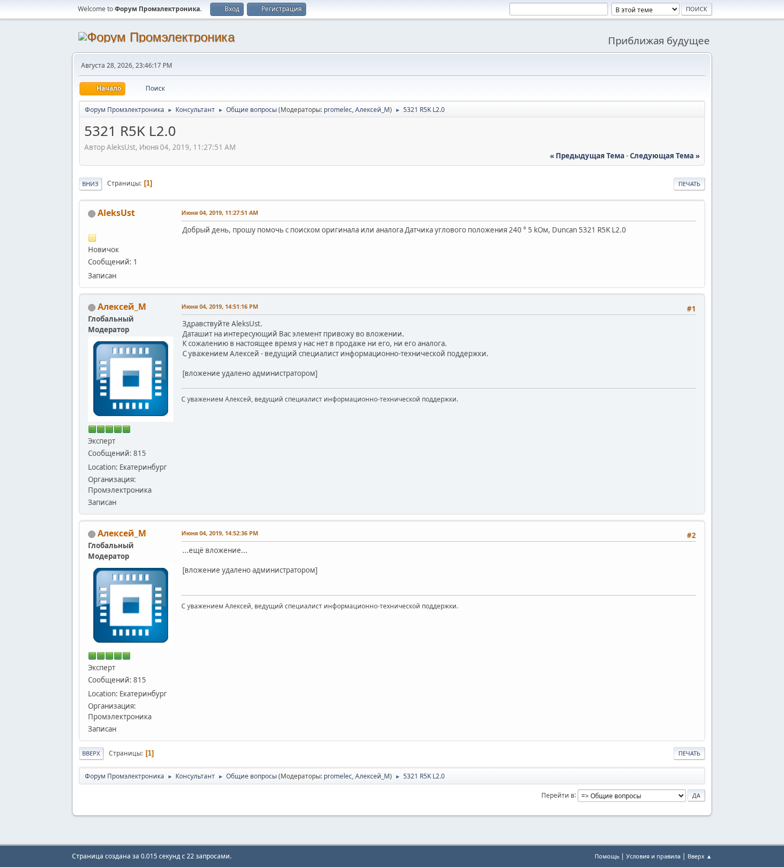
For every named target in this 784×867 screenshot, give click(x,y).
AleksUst (116, 213)
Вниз (90, 184)
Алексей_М (372, 109)
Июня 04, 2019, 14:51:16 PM (219, 306)
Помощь (607, 856)
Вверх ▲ (699, 856)
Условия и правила (653, 856)
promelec (338, 109)
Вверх (91, 753)
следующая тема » (665, 155)
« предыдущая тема (587, 155)
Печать (689, 184)
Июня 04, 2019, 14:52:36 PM (219, 533)
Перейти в (557, 794)
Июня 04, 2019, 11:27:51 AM (219, 212)
